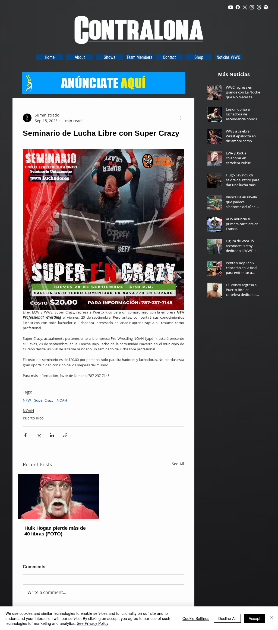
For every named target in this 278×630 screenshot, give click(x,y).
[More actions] (181, 118)
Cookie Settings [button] (195, 618)
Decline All (227, 618)
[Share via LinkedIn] (52, 435)
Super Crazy (43, 400)
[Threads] (259, 7)
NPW (27, 400)
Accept (254, 618)
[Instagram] (252, 7)
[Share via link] (65, 435)
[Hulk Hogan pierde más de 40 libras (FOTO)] (58, 496)
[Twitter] (245, 7)
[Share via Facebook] (25, 435)
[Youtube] (230, 7)
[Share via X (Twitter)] (38, 435)
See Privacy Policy (92, 623)
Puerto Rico (33, 418)
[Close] (271, 618)
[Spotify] (266, 7)
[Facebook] (238, 7)
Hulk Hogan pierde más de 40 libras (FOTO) (55, 531)
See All (178, 463)
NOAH (62, 400)
